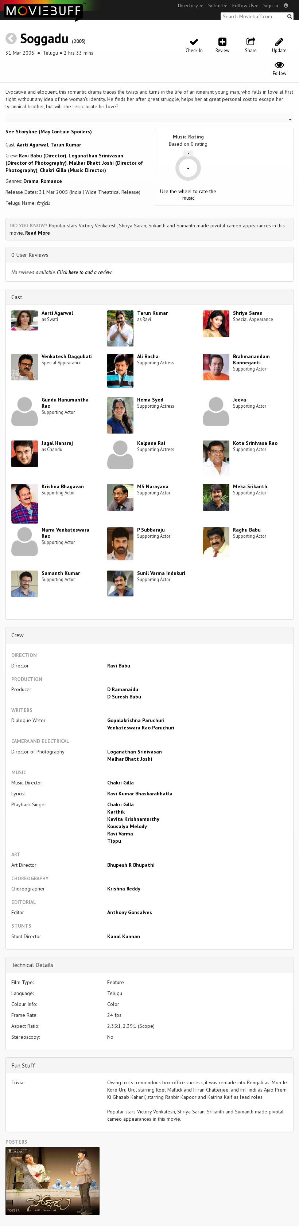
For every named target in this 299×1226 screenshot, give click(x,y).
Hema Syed (150, 399)
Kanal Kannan (123, 936)
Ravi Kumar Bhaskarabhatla (139, 793)
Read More (37, 233)
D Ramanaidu (122, 689)
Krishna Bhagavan (63, 486)
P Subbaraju (151, 529)
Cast (17, 297)
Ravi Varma (120, 833)
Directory (188, 5)
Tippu (114, 841)
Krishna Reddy (123, 888)
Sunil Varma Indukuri (161, 573)
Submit (215, 5)
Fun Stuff (23, 1065)
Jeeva (239, 399)
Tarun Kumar (65, 144)
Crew (17, 635)
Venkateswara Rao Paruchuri (140, 727)
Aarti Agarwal (32, 144)
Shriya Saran (248, 313)
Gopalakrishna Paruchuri (135, 720)
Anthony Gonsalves (129, 912)
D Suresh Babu (124, 696)
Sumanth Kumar (61, 573)
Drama (31, 181)
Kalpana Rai (151, 443)
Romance (51, 181)
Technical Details (32, 964)
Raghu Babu (247, 529)
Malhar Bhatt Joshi (129, 759)
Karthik (116, 811)
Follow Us (243, 5)
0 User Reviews (29, 254)
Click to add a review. (85, 272)
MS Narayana (152, 486)
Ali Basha (148, 356)
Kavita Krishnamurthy (133, 819)
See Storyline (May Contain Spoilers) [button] (48, 131)
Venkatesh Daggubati (67, 356)
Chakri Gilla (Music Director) (73, 170)
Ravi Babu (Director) (42, 155)
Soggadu (44, 38)
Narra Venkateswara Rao (65, 532)
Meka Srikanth (250, 486)
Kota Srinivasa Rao (255, 443)
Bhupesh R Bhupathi (131, 865)
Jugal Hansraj (57, 443)
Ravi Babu (118, 665)
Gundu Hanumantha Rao (65, 402)
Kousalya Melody (127, 826)
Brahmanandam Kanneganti (251, 359)
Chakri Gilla (120, 782)
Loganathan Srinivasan (134, 751)
